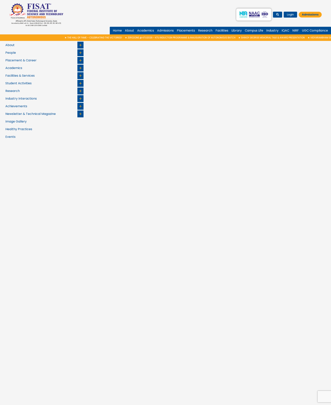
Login (290, 14)
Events (10, 137)
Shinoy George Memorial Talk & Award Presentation (263, 37)
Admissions (310, 14)
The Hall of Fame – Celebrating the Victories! (85, 37)
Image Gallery (16, 121)
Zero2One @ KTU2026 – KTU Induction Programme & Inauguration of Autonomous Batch (172, 37)
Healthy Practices (18, 129)
